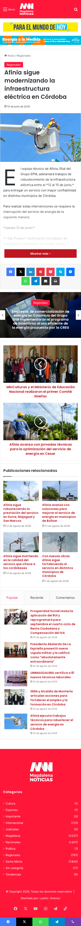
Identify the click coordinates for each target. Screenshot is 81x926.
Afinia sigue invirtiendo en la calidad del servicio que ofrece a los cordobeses (20, 562)
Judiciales (12, 829)
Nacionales (40, 300)
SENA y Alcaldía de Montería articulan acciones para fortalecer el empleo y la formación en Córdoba (51, 698)
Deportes (12, 810)
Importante (13, 816)
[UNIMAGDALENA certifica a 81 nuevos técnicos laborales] (15, 678)
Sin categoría (14, 868)
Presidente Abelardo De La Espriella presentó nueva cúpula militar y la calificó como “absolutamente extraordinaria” (50, 653)
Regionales (24, 55)
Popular (12, 598)
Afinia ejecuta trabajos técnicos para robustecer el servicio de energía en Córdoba (51, 722)
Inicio (10, 55)
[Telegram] (35, 281)
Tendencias (13, 874)
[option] (40, 315)
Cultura (10, 803)
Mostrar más (39, 253)
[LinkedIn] (30, 272)
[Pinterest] (40, 272)
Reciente (36, 598)
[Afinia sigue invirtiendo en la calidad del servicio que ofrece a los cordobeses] (21, 542)
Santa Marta (14, 861)
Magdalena (13, 835)
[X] (20, 272)
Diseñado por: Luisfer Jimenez (40, 898)
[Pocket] (50, 272)
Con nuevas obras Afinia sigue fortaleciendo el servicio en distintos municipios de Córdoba (57, 566)
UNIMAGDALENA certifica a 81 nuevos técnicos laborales (52, 675)
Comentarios (65, 598)
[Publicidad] (40, 27)
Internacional (14, 822)
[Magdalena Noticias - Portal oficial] (26, 9)
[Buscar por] (76, 10)
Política (10, 848)
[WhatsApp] (25, 281)
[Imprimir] (55, 281)
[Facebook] (10, 272)
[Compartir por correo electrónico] (45, 281)
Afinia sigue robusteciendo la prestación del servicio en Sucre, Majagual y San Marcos (20, 513)
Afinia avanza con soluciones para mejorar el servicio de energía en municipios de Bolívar (59, 513)
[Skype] (60, 272)
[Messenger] (70, 272)
